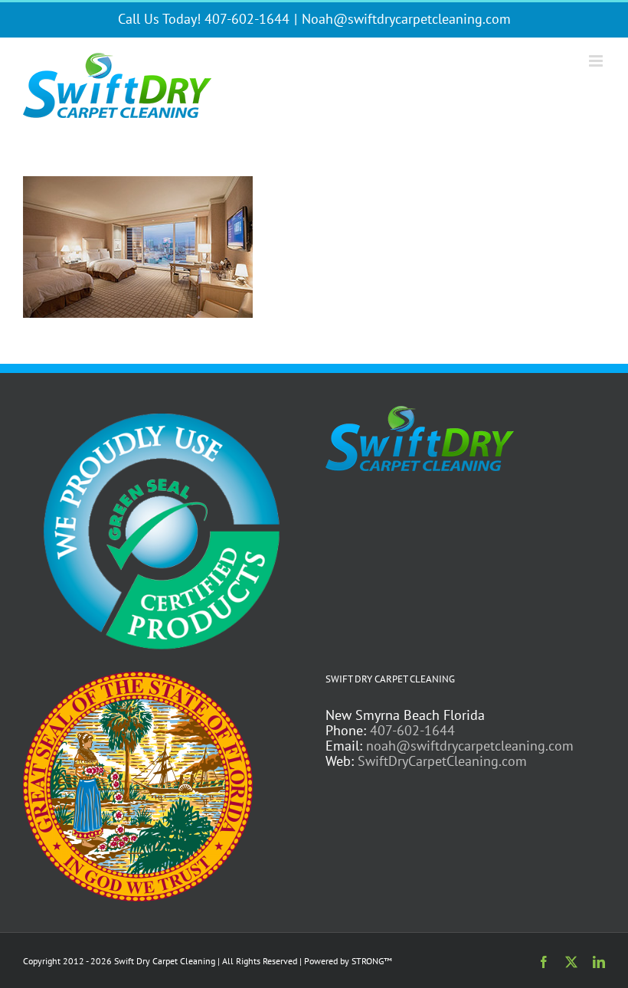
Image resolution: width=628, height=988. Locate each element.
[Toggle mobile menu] (597, 61)
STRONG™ (372, 961)
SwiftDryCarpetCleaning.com (442, 761)
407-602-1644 (412, 730)
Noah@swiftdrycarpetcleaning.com (406, 19)
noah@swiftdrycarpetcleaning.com (470, 745)
